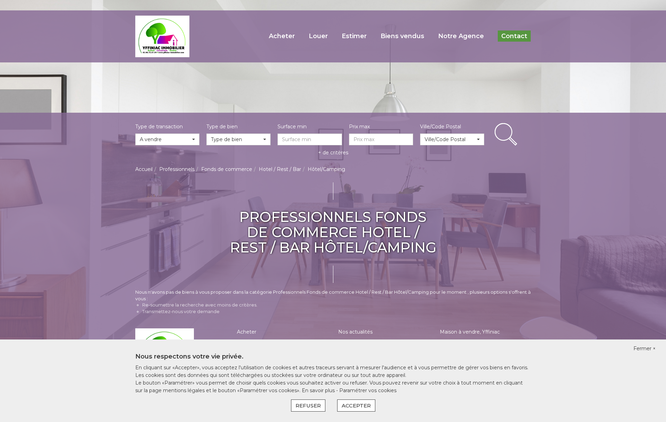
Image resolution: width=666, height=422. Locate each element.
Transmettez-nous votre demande (181, 311)
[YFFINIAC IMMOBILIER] (162, 36)
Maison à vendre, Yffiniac (470, 332)
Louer (318, 36)
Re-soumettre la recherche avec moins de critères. (199, 305)
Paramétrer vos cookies (367, 390)
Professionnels (177, 169)
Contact (514, 36)
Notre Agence (461, 36)
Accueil (144, 169)
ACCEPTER (356, 405)
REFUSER (308, 405)
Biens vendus (402, 36)
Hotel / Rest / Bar (280, 169)
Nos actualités (355, 332)
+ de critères (333, 152)
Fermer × (644, 348)
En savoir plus (319, 390)
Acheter (282, 36)
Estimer (354, 36)
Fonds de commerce (226, 169)
